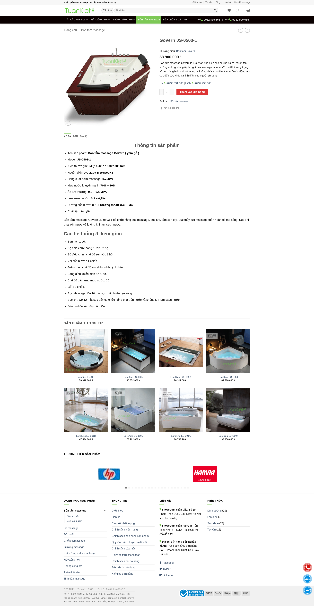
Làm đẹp (212, 517)
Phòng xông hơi (123, 19)
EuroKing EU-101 (86, 377)
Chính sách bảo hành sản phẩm (130, 536)
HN (209, 19)
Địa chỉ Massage (242, 2)
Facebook (168, 562)
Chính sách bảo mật (123, 548)
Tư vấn (208, 2)
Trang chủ (70, 30)
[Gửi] (215, 10)
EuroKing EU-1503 (228, 377)
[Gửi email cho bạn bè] (169, 108)
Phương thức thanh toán (126, 555)
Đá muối (69, 534)
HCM (237, 19)
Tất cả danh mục (75, 19)
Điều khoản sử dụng (123, 567)
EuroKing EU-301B (86, 436)
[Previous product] (247, 30)
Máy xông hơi (99, 19)
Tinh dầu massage (74, 578)
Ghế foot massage (74, 540)
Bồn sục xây (73, 516)
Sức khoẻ (213, 523)
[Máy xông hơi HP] (109, 474)
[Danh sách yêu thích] (229, 10)
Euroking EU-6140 (228, 436)
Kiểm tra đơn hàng (122, 573)
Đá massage (71, 528)
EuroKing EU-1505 (133, 377)
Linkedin (167, 575)
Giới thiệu (197, 2)
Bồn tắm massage (149, 19)
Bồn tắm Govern (185, 51)
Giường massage (74, 547)
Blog (218, 2)
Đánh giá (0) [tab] (80, 136)
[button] (238, 10)
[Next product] (240, 30)
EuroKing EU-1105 (133, 436)
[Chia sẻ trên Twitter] (165, 108)
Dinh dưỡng (214, 510)
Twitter (166, 569)
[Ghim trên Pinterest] (173, 108)
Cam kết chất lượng (123, 523)
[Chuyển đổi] (105, 511)
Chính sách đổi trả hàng (125, 561)
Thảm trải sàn (72, 572)
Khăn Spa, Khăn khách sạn (80, 553)
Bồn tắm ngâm (74, 521)
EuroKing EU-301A (181, 436)
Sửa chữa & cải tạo (175, 19)
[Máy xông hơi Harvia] (204, 474)
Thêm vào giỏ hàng (192, 92)
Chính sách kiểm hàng (125, 529)
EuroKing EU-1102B (180, 377)
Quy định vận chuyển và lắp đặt (130, 542)
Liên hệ (227, 2)
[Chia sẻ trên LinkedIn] (177, 108)
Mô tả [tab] (67, 136)
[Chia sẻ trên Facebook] (161, 108)
